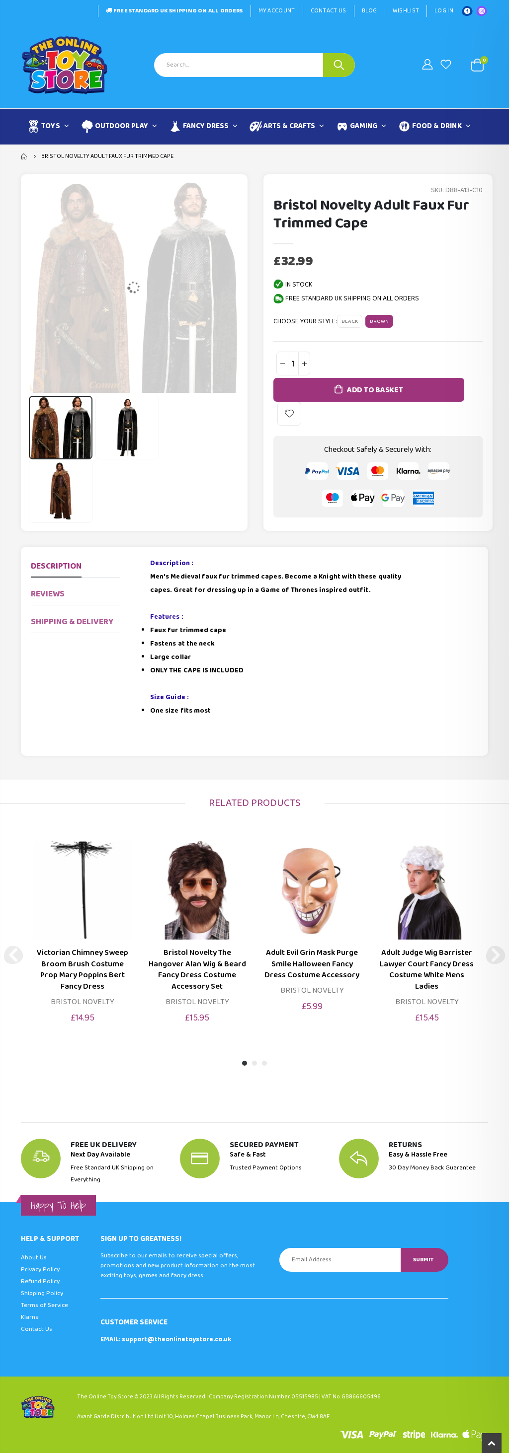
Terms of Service (44, 1305)
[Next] (495, 955)
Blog (369, 10)
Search (339, 65)
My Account (276, 10)
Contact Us (328, 10)
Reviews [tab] (48, 594)
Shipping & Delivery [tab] (72, 622)
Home (24, 156)
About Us (34, 1257)
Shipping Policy (42, 1293)
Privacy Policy (40, 1269)
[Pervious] (13, 955)
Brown (379, 321)
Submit (423, 1259)
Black (349, 321)
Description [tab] (56, 566)
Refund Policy (40, 1281)
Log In (443, 10)
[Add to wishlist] (289, 414)
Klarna (30, 1317)
